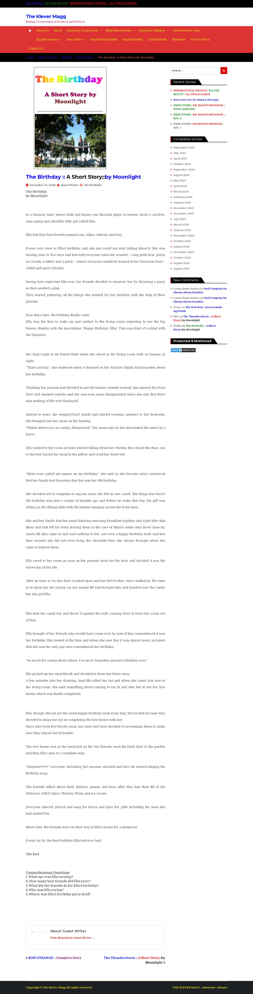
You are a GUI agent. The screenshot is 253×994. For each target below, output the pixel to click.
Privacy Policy (200, 39)
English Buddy (133, 39)
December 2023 (183, 208)
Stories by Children (152, 30)
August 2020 (181, 263)
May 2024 (179, 180)
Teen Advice (74, 39)
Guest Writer (69, 185)
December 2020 (183, 252)
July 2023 (179, 219)
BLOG (58, 30)
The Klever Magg (46, 16)
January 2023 (182, 230)
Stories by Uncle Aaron (82, 30)
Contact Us (35, 48)
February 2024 (182, 197)
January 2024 (182, 202)
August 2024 (181, 175)
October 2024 (182, 164)
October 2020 (182, 257)
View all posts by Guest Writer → (72, 937)
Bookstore (179, 39)
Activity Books (157, 39)
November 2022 (183, 235)
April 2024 (180, 186)
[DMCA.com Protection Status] (183, 351)
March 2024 (181, 191)
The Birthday (93, 185)
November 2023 (183, 213)
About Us (42, 30)
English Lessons (47, 39)
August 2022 (181, 246)
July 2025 (179, 153)
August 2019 (181, 268)
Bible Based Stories (118, 30)
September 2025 (184, 147)
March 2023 (181, 224)
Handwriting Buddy (103, 39)
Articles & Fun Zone (186, 30)
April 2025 (180, 158)
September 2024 (184, 169)
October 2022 (182, 241)
